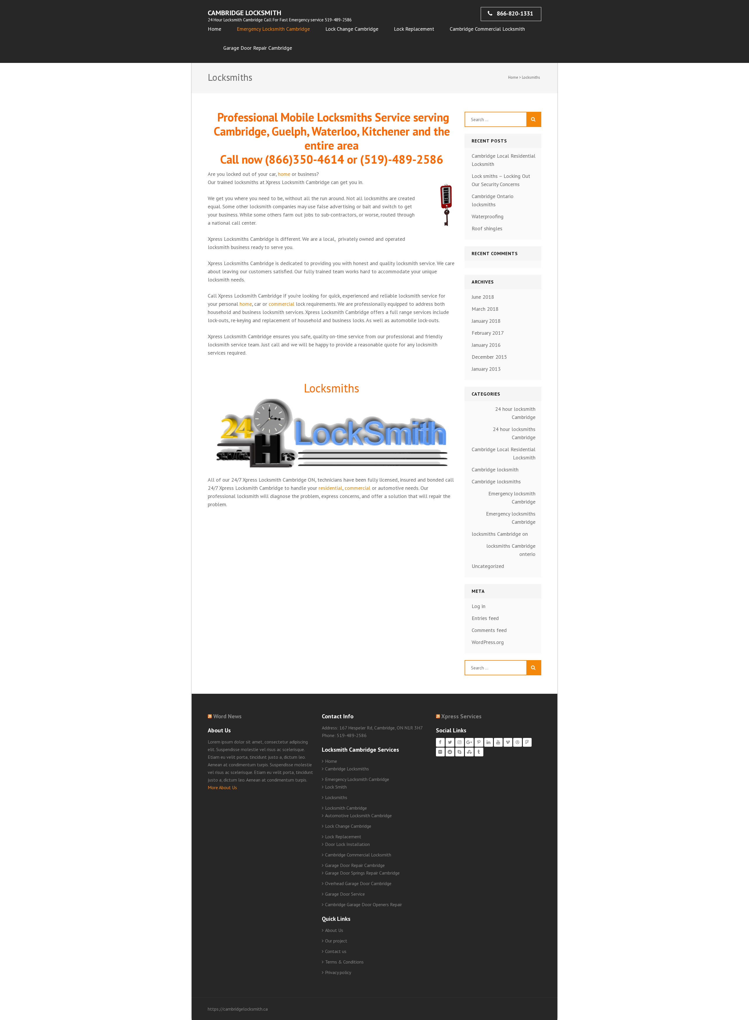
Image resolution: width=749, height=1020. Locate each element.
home (284, 174)
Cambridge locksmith (495, 469)
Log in (478, 606)
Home (214, 28)
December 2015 (489, 356)
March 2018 (485, 308)
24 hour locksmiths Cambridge (514, 433)
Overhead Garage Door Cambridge (358, 883)
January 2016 (486, 344)
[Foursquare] (527, 742)
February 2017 (488, 332)
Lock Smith (336, 787)
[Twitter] (450, 742)
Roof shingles (487, 228)
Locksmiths (336, 797)
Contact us (335, 951)
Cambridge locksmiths (496, 481)
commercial (281, 303)
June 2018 (483, 296)
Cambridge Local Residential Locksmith (503, 453)
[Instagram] (459, 742)
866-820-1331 (514, 13)
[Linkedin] (488, 742)
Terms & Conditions (344, 962)
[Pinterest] (479, 742)
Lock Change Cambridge (351, 28)
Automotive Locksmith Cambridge (358, 815)
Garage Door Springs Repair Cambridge (362, 873)
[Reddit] (450, 752)
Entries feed (485, 618)
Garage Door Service (345, 894)
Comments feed (489, 630)
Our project (336, 941)
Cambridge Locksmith (244, 12)
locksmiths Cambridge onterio (510, 549)
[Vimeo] (508, 742)
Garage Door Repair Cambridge (257, 47)
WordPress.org (488, 642)
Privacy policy (338, 972)
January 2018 (486, 320)
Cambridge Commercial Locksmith (487, 28)
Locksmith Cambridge (346, 808)
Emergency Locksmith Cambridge (273, 28)
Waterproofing (488, 216)
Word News (227, 716)
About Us (334, 930)
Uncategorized (488, 566)
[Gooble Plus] (469, 742)
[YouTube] (498, 742)
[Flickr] (440, 752)
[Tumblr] (479, 752)
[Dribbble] (517, 742)
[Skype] (459, 752)
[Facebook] (440, 742)
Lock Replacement (414, 28)
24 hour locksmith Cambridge (515, 413)
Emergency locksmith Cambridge (511, 497)
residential (330, 488)
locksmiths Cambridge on (500, 533)
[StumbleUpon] (469, 752)
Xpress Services (461, 716)
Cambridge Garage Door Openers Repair (363, 904)
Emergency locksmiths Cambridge (510, 517)
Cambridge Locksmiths (347, 769)
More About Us (222, 787)
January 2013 (486, 368)
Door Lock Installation (347, 844)
